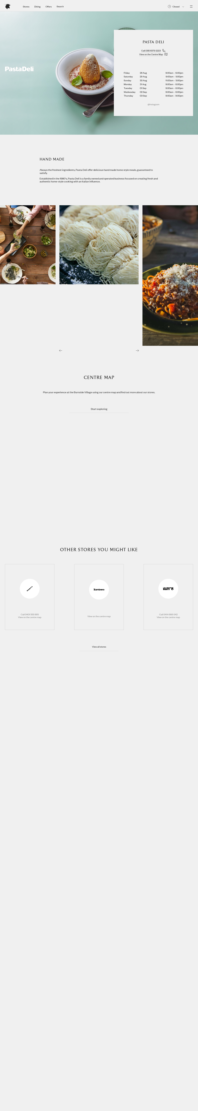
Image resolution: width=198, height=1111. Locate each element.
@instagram (153, 104)
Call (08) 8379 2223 (151, 50)
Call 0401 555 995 (30, 614)
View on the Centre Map (151, 54)
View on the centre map (29, 617)
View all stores (99, 646)
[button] (60, 350)
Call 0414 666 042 (168, 614)
